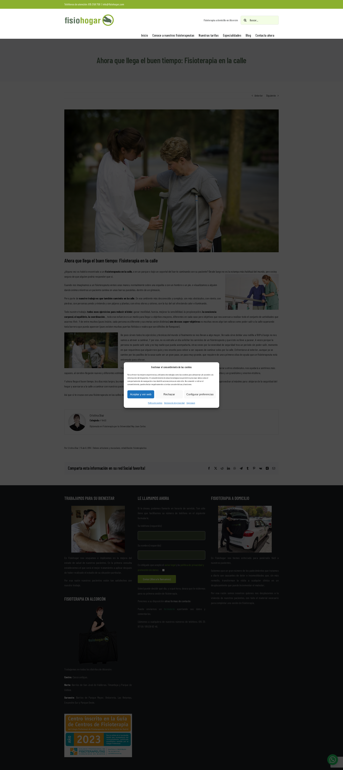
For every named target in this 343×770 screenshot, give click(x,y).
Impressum (191, 403)
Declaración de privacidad (174, 403)
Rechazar (169, 394)
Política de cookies (155, 403)
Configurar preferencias (200, 394)
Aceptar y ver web (140, 394)
